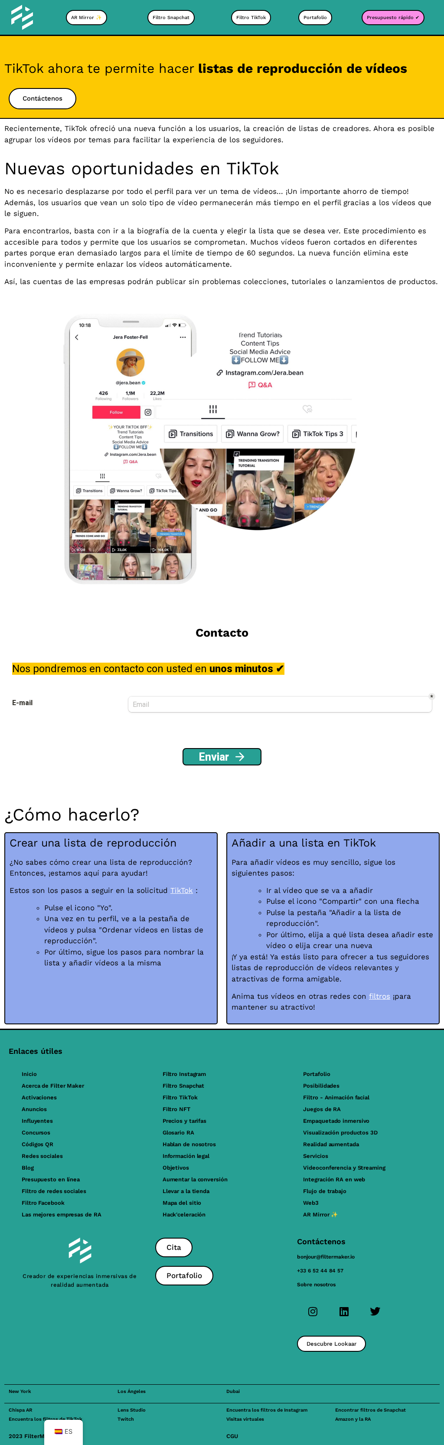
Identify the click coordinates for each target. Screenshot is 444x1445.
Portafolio (316, 1074)
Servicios (315, 1156)
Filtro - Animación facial (336, 1097)
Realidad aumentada (331, 1144)
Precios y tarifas (184, 1121)
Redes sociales (42, 1156)
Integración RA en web (334, 1179)
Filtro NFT (176, 1109)
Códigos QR (37, 1144)
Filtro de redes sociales (54, 1191)
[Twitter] (375, 1311)
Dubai (233, 1391)
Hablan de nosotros (189, 1144)
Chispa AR (20, 1410)
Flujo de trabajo (324, 1191)
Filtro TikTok (180, 1097)
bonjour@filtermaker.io (326, 1257)
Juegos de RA (322, 1109)
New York (20, 1391)
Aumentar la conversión (195, 1179)
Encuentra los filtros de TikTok (45, 1419)
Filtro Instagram (184, 1074)
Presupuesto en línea (51, 1179)
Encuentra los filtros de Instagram (266, 1410)
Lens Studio (132, 1410)
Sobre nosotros (316, 1285)
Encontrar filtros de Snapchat (370, 1410)
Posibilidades (321, 1085)
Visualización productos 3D (340, 1132)
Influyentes (37, 1121)
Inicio (29, 1074)
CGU (232, 1436)
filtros (379, 996)
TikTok (181, 890)
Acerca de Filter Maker (53, 1085)
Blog (28, 1167)
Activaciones (39, 1097)
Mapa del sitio (182, 1203)
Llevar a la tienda (186, 1191)
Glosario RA (178, 1132)
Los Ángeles (132, 1391)
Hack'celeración (184, 1214)
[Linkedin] (343, 1311)
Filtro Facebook (43, 1203)
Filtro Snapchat (184, 1085)
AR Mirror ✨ (320, 1214)
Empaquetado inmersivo (336, 1121)
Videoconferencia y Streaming (344, 1167)
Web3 (311, 1203)
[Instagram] (312, 1311)
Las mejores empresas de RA (61, 1214)
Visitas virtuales (245, 1419)
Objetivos (176, 1167)
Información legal (186, 1156)
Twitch (126, 1419)
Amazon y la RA (353, 1419)
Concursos (36, 1132)
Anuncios (34, 1109)
